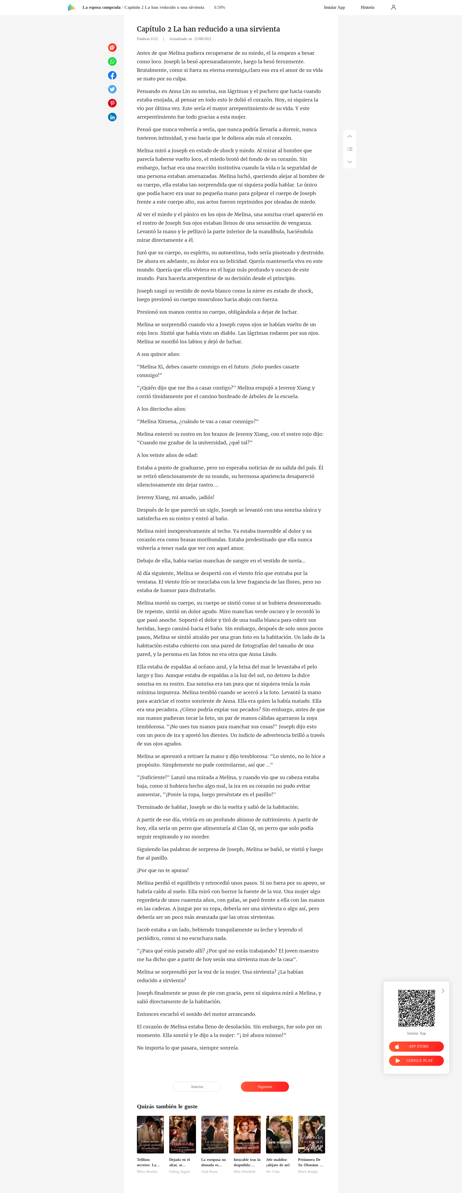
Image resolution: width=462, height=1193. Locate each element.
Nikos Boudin (147, 1171)
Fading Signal (179, 1171)
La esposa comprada (102, 7)
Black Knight (308, 1171)
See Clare (273, 1171)
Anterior (197, 1087)
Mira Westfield (244, 1171)
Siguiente (265, 1087)
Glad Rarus (209, 1171)
